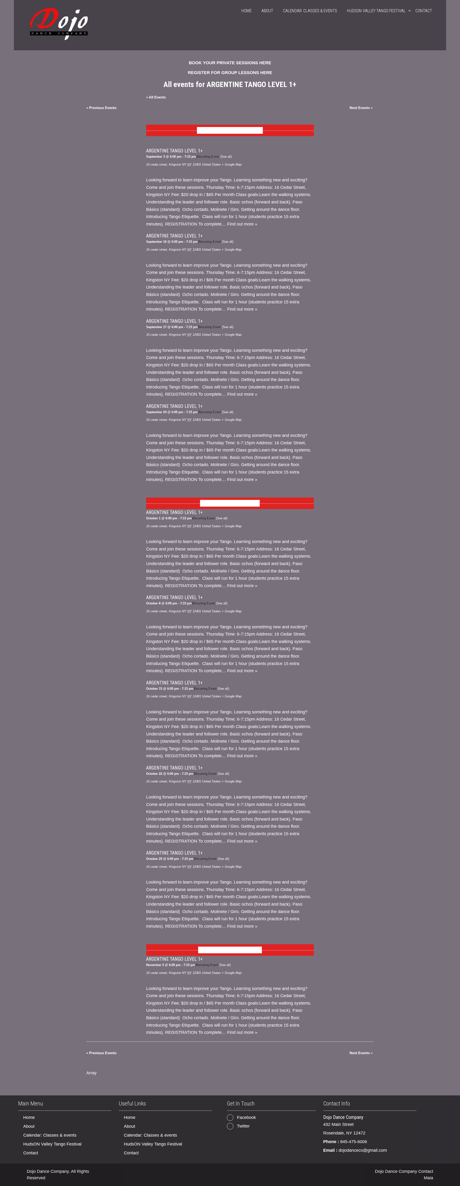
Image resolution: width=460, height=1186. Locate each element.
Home (247, 10)
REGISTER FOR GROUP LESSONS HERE (230, 72)
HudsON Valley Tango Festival (376, 10)
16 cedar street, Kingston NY (166, 164)
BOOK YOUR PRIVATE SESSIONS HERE (230, 62)
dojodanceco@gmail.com (363, 1150)
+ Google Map (232, 164)
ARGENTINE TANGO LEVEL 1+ (174, 151)
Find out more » (242, 224)
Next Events (361, 108)
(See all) (226, 156)
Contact (423, 10)
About (267, 10)
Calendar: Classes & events (310, 10)
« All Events (156, 97)
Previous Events (101, 108)
